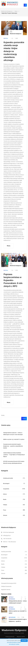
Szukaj (2, 415)
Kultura (14, 494)
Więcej (8, 245)
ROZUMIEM (24, 640)
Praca (14, 510)
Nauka (14, 499)
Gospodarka (14, 488)
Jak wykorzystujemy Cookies (14, 642)
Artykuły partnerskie (14, 478)
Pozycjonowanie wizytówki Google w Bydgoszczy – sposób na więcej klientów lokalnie (13, 446)
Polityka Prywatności (6, 586)
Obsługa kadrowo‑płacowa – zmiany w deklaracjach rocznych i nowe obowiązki (13, 433)
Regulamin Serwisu (5, 589)
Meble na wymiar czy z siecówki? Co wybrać (13, 439)
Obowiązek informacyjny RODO (8, 583)
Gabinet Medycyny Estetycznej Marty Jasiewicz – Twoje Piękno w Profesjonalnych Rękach (14, 454)
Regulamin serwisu (21, 636)
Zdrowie (14, 515)
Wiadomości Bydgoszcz (15, 33)
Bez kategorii (14, 483)
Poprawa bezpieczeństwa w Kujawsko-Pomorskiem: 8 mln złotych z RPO (13, 280)
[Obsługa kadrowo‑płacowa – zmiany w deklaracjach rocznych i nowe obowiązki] (4, 599)
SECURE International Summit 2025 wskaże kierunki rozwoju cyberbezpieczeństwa (13, 462)
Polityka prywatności (10, 636)
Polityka (14, 504)
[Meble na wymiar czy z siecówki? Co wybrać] (4, 609)
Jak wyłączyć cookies (14, 644)
